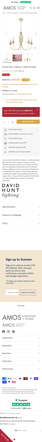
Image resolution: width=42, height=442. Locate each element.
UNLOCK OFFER (28, 292)
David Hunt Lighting (12, 12)
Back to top (21, 305)
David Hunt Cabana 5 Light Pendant (28, 12)
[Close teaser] (14, 439)
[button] (34, 8)
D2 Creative (21, 393)
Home (3, 12)
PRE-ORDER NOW (28, 121)
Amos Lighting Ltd (11, 388)
